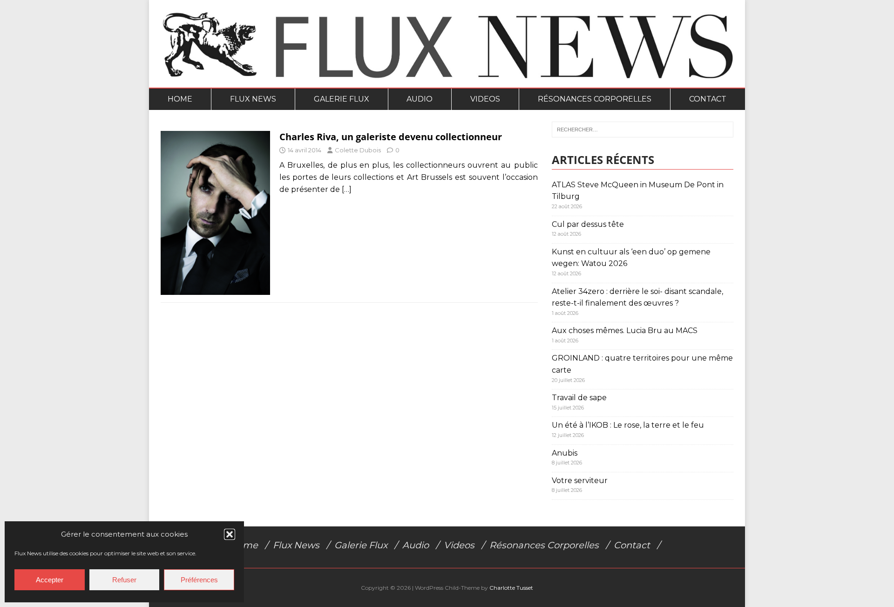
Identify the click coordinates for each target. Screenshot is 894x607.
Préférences (199, 580)
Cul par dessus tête (588, 224)
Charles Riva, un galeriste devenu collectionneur (390, 136)
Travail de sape (579, 397)
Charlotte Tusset (511, 587)
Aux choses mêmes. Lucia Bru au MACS (625, 330)
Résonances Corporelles (594, 99)
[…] (347, 189)
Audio (419, 99)
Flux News (253, 99)
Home (180, 99)
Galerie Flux (341, 99)
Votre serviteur (580, 480)
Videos (485, 99)
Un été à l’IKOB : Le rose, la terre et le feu (628, 425)
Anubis (564, 453)
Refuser (124, 580)
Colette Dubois (358, 150)
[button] (229, 534)
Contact (707, 99)
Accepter (49, 580)
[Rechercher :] (642, 129)
